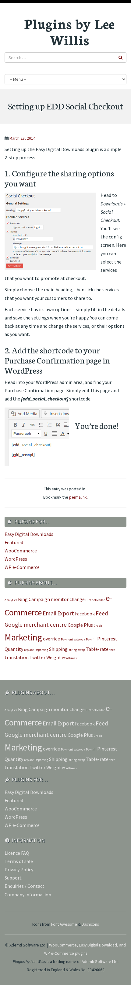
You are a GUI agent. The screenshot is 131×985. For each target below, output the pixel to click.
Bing (23, 599)
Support (13, 878)
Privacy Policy (19, 869)
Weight (53, 657)
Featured (14, 542)
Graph (98, 626)
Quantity (14, 649)
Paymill (91, 639)
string (73, 650)
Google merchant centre (36, 624)
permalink (78, 497)
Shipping (58, 649)
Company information (28, 894)
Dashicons (90, 924)
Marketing (23, 637)
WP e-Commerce (22, 567)
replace (29, 650)
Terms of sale (19, 861)
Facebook (85, 614)
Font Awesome (64, 924)
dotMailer (98, 600)
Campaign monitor (49, 599)
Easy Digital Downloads (29, 534)
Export (65, 613)
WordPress (16, 559)
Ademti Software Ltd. (100, 961)
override (51, 639)
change (77, 599)
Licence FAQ (17, 853)
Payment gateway (73, 639)
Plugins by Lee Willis (69, 31)
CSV (88, 600)
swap (81, 650)
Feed (102, 613)
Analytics (11, 600)
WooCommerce (21, 551)
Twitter (37, 657)
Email (49, 613)
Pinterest (107, 639)
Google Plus (80, 625)
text (112, 650)
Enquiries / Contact (24, 886)
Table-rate (97, 649)
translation (17, 657)
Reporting (41, 650)
